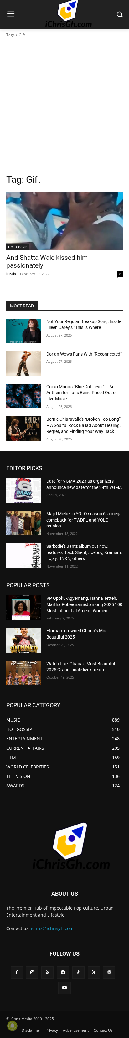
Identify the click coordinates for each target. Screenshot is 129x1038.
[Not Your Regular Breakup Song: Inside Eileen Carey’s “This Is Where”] (23, 331)
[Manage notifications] (12, 1026)
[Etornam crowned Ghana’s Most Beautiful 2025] (23, 640)
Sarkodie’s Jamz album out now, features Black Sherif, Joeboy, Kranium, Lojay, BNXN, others (84, 552)
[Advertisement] (64, 105)
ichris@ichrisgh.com (52, 928)
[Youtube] (64, 988)
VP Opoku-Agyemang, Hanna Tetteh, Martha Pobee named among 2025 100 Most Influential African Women (84, 604)
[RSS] (47, 972)
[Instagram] (32, 972)
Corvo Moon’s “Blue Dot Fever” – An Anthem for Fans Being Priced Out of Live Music (81, 392)
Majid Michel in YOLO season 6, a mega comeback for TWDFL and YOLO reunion (84, 519)
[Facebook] (17, 972)
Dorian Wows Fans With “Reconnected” (84, 354)
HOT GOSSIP (17, 247)
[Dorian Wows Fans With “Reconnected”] (23, 363)
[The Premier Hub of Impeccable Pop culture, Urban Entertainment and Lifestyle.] (64, 846)
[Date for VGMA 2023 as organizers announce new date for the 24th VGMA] (23, 490)
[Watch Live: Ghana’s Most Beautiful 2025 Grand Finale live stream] (23, 673)
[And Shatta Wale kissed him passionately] (64, 221)
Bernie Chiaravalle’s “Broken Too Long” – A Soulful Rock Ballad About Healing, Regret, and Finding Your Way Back (83, 425)
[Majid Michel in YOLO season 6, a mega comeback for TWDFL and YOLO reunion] (23, 523)
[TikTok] (78, 972)
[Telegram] (63, 972)
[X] (94, 972)
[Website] (109, 972)
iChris (11, 273)
